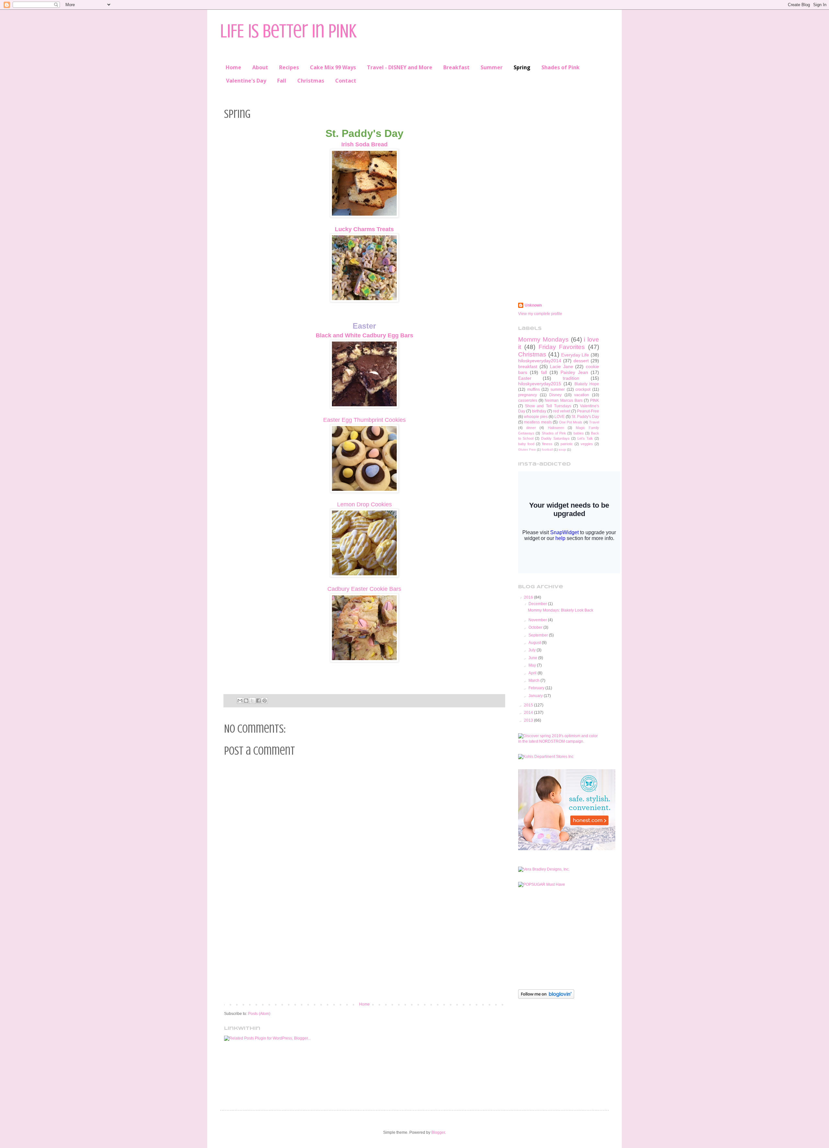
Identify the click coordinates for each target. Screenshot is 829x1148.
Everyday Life (575, 354)
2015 (529, 705)
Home (233, 67)
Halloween (556, 428)
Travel (594, 422)
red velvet (561, 411)
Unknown (533, 305)
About (260, 67)
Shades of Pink (560, 67)
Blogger (438, 1132)
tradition (571, 378)
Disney (555, 395)
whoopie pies (536, 416)
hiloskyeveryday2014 (539, 360)
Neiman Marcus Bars (563, 400)
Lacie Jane (561, 366)
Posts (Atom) (259, 1013)
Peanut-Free (588, 411)
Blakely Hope (586, 384)
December (538, 604)
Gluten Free (527, 449)
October (535, 627)
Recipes (289, 67)
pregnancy (527, 395)
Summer (492, 67)
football (547, 449)
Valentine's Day (246, 80)
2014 (529, 712)
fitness (547, 444)
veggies (587, 444)
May (532, 665)
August (535, 642)
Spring (522, 67)
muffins (533, 389)
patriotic (567, 444)
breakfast (527, 366)
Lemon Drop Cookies (364, 504)
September (538, 635)
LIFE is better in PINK (288, 31)
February (536, 688)
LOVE (559, 416)
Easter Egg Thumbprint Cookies (364, 420)
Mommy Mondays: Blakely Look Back (560, 610)
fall (544, 372)
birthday (539, 411)
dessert (581, 360)
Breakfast (456, 67)
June (533, 658)
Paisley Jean (574, 372)
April (533, 673)
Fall (281, 80)
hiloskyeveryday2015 (539, 383)
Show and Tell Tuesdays (548, 406)
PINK (594, 400)
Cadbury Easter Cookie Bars (364, 589)
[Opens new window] (364, 216)
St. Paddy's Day (585, 416)
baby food (526, 444)
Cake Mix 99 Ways (333, 67)
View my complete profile (540, 313)
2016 (529, 597)
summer (558, 389)
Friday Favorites (562, 346)
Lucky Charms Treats (364, 229)
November (538, 620)
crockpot (582, 389)
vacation (581, 395)
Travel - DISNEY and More (399, 67)
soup (562, 449)
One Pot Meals (571, 422)
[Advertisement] (364, 948)
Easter (524, 378)
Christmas (310, 80)
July (532, 650)
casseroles (527, 400)
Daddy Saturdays (555, 438)
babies (578, 433)
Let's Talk (585, 438)
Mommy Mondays (543, 339)
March (534, 680)
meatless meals (537, 422)
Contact (345, 80)
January (536, 695)
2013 (529, 720)
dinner (531, 428)
